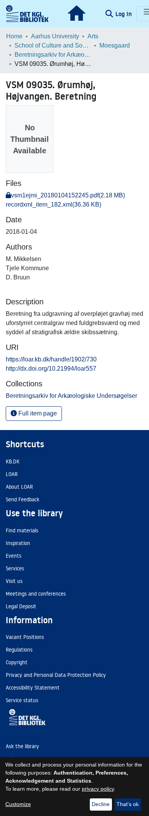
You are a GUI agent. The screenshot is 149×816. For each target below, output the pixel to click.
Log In (124, 14)
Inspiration (18, 543)
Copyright (17, 662)
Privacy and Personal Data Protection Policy (56, 675)
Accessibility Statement (33, 687)
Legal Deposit (21, 606)
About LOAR (19, 486)
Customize (18, 804)
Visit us (14, 581)
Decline (101, 804)
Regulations (19, 649)
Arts (92, 36)
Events (13, 555)
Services (15, 568)
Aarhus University (55, 36)
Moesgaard (114, 45)
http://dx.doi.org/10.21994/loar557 (51, 368)
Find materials (22, 530)
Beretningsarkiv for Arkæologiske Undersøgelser (53, 54)
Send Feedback (22, 499)
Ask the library (22, 746)
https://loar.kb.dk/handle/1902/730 (51, 359)
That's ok (128, 804)
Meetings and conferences (36, 593)
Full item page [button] (37, 413)
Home (14, 36)
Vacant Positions (25, 637)
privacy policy (98, 789)
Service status (22, 700)
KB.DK (12, 461)
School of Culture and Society (53, 45)
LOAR (12, 474)
